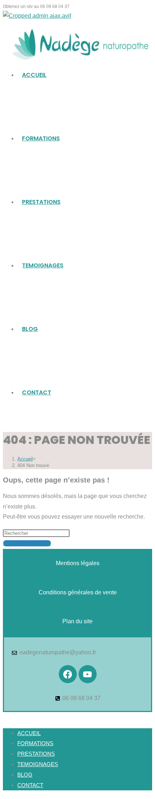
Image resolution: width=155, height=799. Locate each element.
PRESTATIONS (36, 754)
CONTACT (30, 785)
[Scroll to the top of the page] (5, 717)
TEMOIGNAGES (37, 764)
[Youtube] (88, 674)
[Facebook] (68, 674)
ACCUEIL (29, 733)
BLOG (24, 775)
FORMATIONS (35, 743)
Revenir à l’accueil (27, 543)
